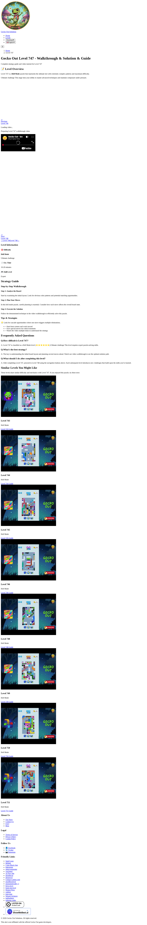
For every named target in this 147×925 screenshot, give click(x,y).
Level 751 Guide (7, 811)
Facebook (10, 848)
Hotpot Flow (10, 890)
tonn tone (9, 894)
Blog (7, 826)
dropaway (9, 878)
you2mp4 (9, 871)
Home (8, 36)
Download (10, 40)
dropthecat (9, 875)
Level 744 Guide (7, 484)
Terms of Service (12, 835)
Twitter (9, 850)
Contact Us (10, 822)
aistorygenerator (11, 869)
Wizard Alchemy (12, 896)
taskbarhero (10, 898)
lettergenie (9, 867)
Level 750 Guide (7, 756)
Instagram (10, 852)
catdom (8, 892)
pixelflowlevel (11, 882)
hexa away (9, 886)
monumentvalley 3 (12, 884)
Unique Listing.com (13, 880)
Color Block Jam (12, 865)
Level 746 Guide (7, 593)
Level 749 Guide (7, 702)
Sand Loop (10, 861)
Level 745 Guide (7, 538)
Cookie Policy (11, 839)
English (10, 42)
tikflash (8, 863)
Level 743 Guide (7, 429)
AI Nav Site (10, 873)
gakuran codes (11, 900)
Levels (8, 38)
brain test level (11, 888)
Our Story (9, 820)
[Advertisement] (73, 97)
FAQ (7, 824)
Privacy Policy (11, 837)
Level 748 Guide (7, 647)
